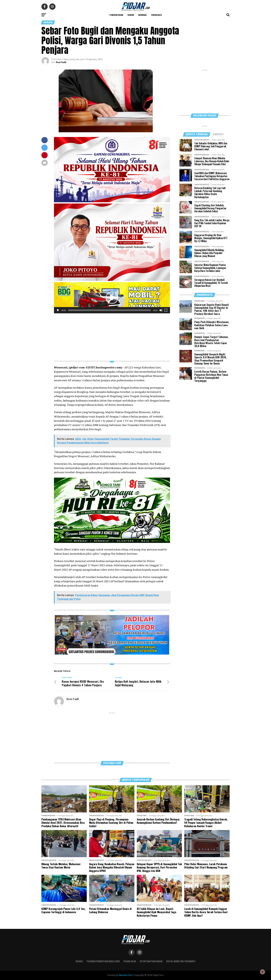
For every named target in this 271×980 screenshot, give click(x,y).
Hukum (131, 14)
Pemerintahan (116, 14)
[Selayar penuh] (165, 310)
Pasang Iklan (129, 961)
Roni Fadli (61, 62)
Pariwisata (156, 14)
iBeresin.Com (126, 975)
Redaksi (79, 961)
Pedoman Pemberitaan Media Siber (103, 961)
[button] (112, 297)
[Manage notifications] (262, 971)
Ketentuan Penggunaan (151, 961)
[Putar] (58, 310)
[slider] (109, 310)
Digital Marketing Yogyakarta (180, 961)
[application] (112, 297)
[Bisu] (160, 310)
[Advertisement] (112, 335)
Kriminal (142, 14)
